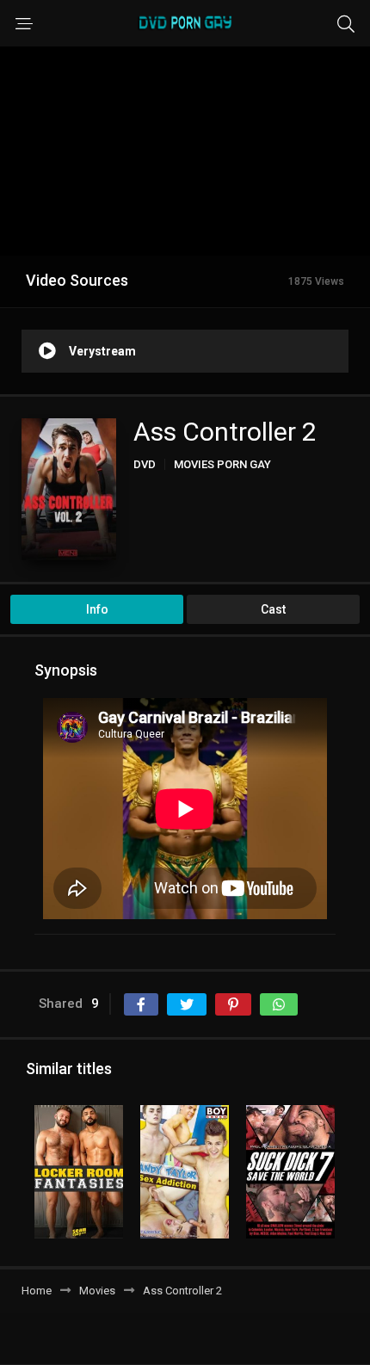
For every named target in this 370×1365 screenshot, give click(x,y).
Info (97, 609)
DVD (144, 464)
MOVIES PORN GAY (222, 464)
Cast (273, 609)
